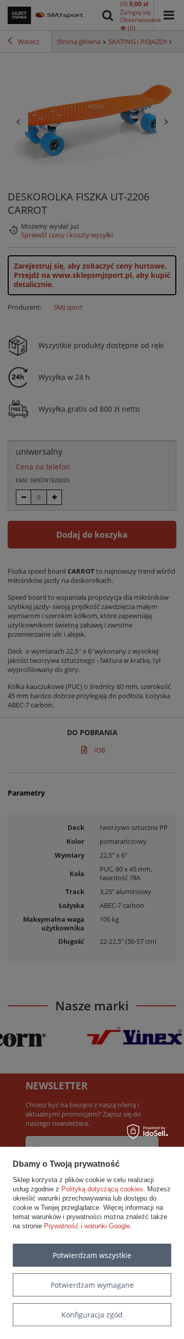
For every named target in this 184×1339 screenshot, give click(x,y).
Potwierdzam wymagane (92, 1285)
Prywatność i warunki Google (87, 1226)
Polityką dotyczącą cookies (102, 1189)
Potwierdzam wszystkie (92, 1255)
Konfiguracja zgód (92, 1315)
